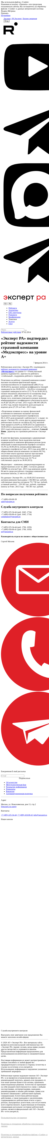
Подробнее (5, 15)
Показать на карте (8, 807)
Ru (10, 304)
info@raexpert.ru (40, 815)
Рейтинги (13, 308)
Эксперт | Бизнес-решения (25, 19)
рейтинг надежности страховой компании (19, 369)
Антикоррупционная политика (19, 794)
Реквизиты (10, 789)
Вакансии (10, 791)
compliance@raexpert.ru (10, 517)
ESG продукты (15, 312)
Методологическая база (16, 785)
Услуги (12, 321)
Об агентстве (11, 782)
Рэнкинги (13, 315)
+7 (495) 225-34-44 (9, 815)
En (6, 304)
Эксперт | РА (9, 19)
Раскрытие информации (16, 787)
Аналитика (13, 310)
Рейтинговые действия (11, 332)
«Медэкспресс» (8, 371)
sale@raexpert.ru (7, 501)
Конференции (14, 317)
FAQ (11, 324)
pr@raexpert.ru (7, 532)
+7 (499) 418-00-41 (25, 815)
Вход (6, 21)
